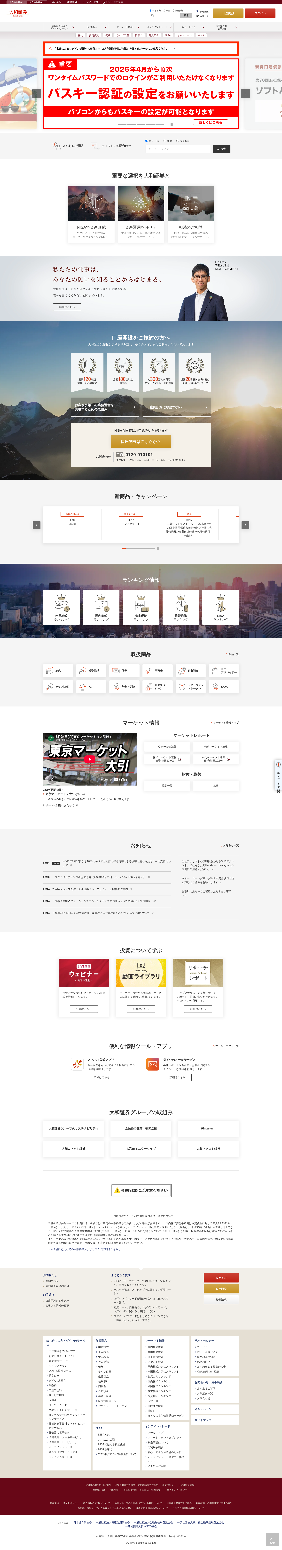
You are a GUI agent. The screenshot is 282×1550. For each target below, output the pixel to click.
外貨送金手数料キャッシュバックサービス (67, 1425)
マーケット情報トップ (226, 722)
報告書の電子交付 (59, 1432)
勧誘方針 (115, 1490)
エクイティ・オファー (178, 1490)
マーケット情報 (155, 1340)
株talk (201, 35)
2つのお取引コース (60, 1370)
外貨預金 (154, 35)
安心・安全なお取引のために (165, 1452)
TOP (272, 1543)
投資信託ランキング (159, 1396)
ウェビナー (203, 1347)
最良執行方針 (99, 1490)
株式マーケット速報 (216, 746)
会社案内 (56, 2)
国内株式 (103, 1347)
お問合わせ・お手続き (208, 1382)
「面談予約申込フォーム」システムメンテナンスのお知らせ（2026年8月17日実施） (102, 901)
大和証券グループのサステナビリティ (74, 1128)
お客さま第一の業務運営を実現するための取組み (94, 407)
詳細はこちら (67, 307)
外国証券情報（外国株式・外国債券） (143, 1490)
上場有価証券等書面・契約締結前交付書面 (136, 1485)
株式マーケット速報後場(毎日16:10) (213, 759)
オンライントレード (60, 1447)
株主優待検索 (155, 1356)
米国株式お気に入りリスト (163, 1371)
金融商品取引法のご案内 (98, 1485)
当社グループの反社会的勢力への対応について (139, 1503)
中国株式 (103, 1356)
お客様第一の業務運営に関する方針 (214, 1503)
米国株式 (103, 1352)
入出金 (53, 1400)
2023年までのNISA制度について (117, 1454)
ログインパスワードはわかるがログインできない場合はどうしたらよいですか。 (141, 1318)
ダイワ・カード (58, 1405)
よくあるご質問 (90, 2)
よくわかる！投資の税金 (211, 1366)
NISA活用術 (105, 1449)
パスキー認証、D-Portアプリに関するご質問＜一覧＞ (142, 1291)
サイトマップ (203, 1420)
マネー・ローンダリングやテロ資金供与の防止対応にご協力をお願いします (208, 880)
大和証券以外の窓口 (57, 1285)
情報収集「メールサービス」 (66, 1437)
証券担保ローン (107, 1401)
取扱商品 (101, 1340)
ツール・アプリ (157, 1432)
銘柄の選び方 (205, 1361)
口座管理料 (55, 1390)
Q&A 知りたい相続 (208, 1371)
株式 (80, 35)
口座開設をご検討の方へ (164, 407)
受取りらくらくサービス (63, 1410)
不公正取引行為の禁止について (152, 1508)
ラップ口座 (123, 35)
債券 (107, 35)
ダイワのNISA (57, 1380)
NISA (168, 35)
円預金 (138, 35)
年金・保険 (104, 1396)
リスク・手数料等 (114, 2)
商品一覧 (233, 654)
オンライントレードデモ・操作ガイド (166, 1459)
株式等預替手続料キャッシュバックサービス (67, 1416)
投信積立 (103, 1376)
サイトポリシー (71, 1503)
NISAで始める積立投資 (111, 1444)
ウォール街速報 (167, 746)
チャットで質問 (278, 778)
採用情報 (70, 2)
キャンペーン (184, 35)
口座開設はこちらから (141, 441)
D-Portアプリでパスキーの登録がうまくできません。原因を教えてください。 (142, 1283)
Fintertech (208, 1128)
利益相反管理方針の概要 (179, 1503)
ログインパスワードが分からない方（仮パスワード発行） (141, 1300)
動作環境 (54, 1503)
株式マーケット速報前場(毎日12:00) (164, 759)
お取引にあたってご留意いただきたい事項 (206, 891)
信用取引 (103, 1381)
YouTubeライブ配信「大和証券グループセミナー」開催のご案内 (90, 889)
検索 (186, 15)
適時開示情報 (155, 1405)
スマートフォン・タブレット (165, 1437)
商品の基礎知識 (206, 1356)
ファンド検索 (155, 1361)
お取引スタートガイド (62, 1356)
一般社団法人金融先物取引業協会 (153, 1522)
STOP (158, 549)
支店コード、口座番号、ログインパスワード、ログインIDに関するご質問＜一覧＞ (141, 1309)
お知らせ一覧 (231, 845)
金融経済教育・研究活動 (141, 1128)
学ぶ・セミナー (204, 1340)
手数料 (53, 1385)
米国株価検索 (155, 1352)
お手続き (48, 1294)
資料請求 (204, 11)
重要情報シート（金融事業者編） (179, 1485)
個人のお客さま (16, 2)
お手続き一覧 (205, 1393)
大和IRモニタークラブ (141, 1148)
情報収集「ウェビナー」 (63, 1442)
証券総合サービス (59, 1361)
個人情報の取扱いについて (96, 1503)
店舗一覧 (204, 16)
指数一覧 (167, 785)
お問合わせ (50, 1275)
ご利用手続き (155, 1447)
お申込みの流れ (107, 1439)
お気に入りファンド (159, 1376)
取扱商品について (158, 1442)
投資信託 (179, 10)
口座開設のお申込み (57, 1300)
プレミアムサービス (60, 1457)
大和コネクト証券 (73, 1148)
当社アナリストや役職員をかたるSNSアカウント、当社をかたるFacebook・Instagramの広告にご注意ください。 (208, 865)
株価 (168, 10)
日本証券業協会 (82, 1522)
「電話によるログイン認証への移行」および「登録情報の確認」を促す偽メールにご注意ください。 (112, 48)
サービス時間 (56, 1395)
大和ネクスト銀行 (208, 1148)
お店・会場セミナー (209, 1352)
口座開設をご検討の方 (62, 1351)
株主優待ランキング (159, 1391)
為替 (216, 785)
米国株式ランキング (159, 1386)
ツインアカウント (59, 1365)
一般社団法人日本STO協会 (141, 1526)
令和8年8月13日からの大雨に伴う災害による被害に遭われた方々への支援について (101, 913)
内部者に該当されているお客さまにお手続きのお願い (105, 1508)
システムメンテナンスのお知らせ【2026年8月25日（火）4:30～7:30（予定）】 (99, 877)
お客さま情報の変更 (57, 1305)
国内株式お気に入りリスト (163, 1366)
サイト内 (156, 10)
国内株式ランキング (159, 1381)
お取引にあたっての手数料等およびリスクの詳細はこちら (84, 1249)
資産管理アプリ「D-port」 (64, 1452)
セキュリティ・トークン (112, 1405)
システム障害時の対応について (188, 1508)
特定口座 (54, 1375)
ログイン (260, 13)
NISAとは (104, 1434)
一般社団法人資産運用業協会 (113, 1522)
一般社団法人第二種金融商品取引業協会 (200, 1522)
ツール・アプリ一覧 (227, 1046)
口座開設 (228, 13)
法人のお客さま (36, 2)
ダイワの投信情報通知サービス (166, 1415)
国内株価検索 (155, 1347)
